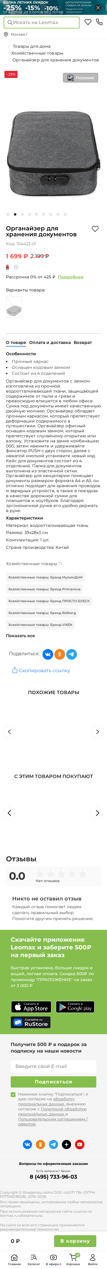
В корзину (75, 1241)
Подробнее (71, 277)
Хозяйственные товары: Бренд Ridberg (42, 613)
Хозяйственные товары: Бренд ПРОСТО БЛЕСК (49, 601)
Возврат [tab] (83, 342)
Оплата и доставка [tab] (50, 342)
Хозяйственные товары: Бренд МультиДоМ (45, 577)
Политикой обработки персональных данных (52, 1111)
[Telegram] (71, 654)
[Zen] (66, 1144)
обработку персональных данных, (46, 1101)
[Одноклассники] (59, 654)
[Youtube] (79, 1144)
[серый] (14, 307)
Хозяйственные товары (34, 563)
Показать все (20, 635)
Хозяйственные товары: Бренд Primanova (44, 589)
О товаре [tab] (16, 342)
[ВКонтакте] (48, 654)
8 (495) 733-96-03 (53, 1177)
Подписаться (54, 1082)
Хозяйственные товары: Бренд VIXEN (40, 625)
